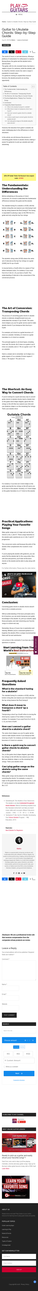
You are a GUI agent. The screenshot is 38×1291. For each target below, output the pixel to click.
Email (4, 994)
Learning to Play (6, 1229)
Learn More (5, 1168)
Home (4, 22)
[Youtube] (24, 873)
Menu (20, 14)
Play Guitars (19, 8)
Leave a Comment (22, 40)
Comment (5, 959)
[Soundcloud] (21, 873)
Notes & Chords (6, 1233)
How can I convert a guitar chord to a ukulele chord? (19, 114)
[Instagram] (16, 873)
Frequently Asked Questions (12, 105)
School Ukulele (13, 817)
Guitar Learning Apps (8, 1225)
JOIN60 (20, 178)
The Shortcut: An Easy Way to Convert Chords (18, 96)
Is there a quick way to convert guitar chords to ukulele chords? (20, 118)
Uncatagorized (6, 1245)
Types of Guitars (7, 1241)
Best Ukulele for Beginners (14, 830)
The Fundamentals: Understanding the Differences (15, 90)
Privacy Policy (25, 1284)
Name (4, 984)
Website (4, 1004)
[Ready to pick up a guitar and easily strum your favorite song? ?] (19, 1142)
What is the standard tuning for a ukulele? (18, 107)
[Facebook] (14, 873)
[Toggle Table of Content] (32, 86)
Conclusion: (7, 103)
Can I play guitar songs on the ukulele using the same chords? (20, 122)
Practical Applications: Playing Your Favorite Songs (17, 99)
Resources (5, 1237)
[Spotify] (19, 873)
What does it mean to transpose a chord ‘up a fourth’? (19, 110)
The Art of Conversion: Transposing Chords (17, 93)
